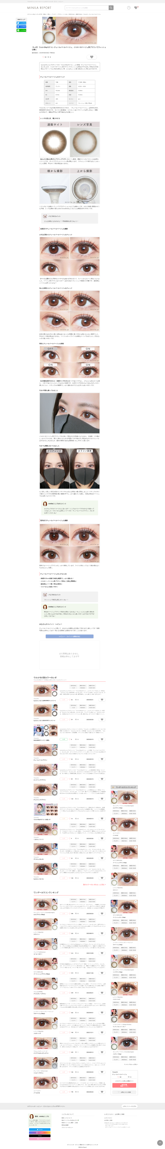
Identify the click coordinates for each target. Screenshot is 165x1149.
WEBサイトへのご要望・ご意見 (70, 1122)
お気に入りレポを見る (129, 1106)
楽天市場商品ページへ (124, 1085)
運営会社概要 (65, 1125)
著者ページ (40, 1139)
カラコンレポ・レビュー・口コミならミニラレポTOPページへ (46, 1106)
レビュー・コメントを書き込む (69, 636)
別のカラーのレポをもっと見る (93, 885)
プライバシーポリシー (67, 1127)
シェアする (23, 23)
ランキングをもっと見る (130, 1064)
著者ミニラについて (67, 1118)
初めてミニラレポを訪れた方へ (70, 1120)
